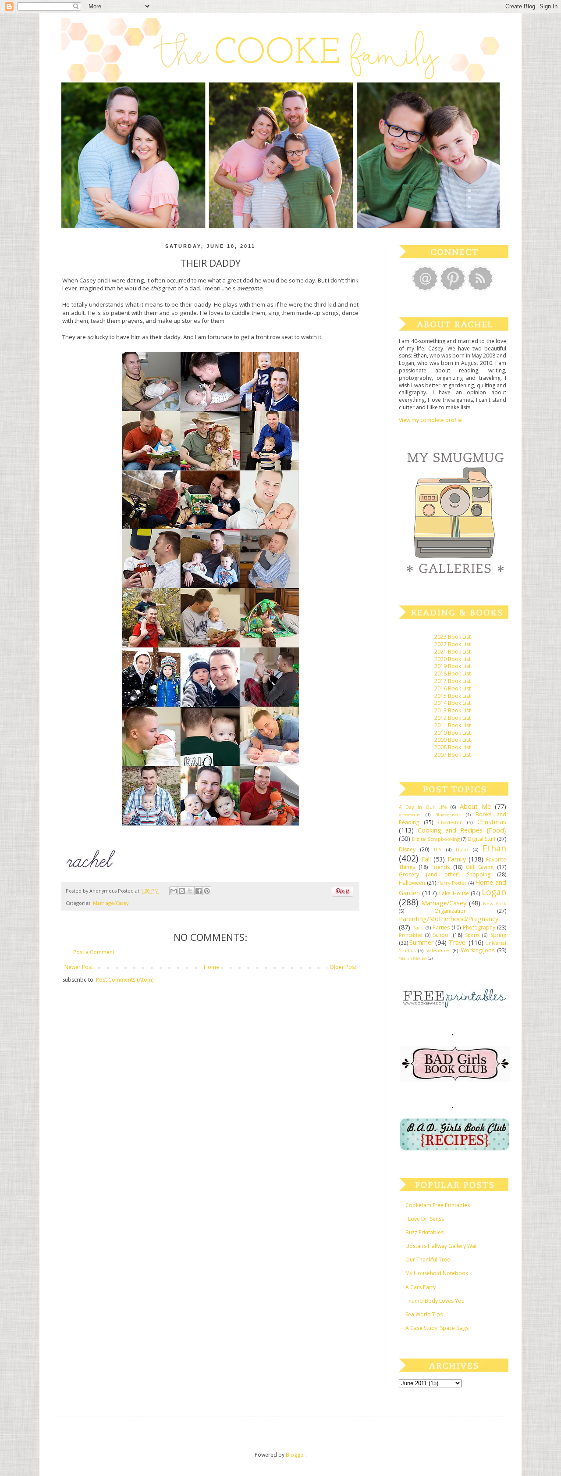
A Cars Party (420, 1287)
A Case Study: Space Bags (437, 1328)
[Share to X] (190, 890)
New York (494, 903)
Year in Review (413, 958)
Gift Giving (480, 867)
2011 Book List (452, 725)
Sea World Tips (424, 1314)
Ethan (494, 848)
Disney (407, 849)
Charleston (450, 822)
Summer (421, 942)
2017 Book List (452, 681)
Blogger (295, 1454)
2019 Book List (452, 666)
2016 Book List (452, 688)
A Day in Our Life (423, 807)
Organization (450, 911)
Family (456, 859)
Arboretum (410, 815)
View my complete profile (430, 420)
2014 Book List (452, 703)
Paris (417, 927)
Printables (410, 935)
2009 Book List (452, 739)
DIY (438, 849)
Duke (462, 849)
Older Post (343, 967)
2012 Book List (452, 718)
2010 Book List (452, 732)
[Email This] (173, 890)
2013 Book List (452, 710)
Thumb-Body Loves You (435, 1300)
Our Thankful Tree (427, 1259)
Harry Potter (452, 882)
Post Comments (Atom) (124, 979)
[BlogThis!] (182, 890)
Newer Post (78, 967)
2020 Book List (452, 659)
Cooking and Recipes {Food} (462, 830)
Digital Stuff (482, 839)
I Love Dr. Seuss (424, 1218)
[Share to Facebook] (198, 890)
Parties (441, 927)
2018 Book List (452, 673)
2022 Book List (452, 644)
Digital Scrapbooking (436, 839)
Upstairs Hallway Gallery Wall (441, 1246)
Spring (498, 935)
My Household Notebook (436, 1273)
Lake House (454, 893)
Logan (494, 892)
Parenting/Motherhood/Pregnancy (448, 919)
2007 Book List (452, 754)
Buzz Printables (424, 1232)
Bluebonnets (448, 815)
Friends (440, 867)
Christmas (491, 822)
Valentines (438, 950)
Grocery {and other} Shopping (444, 874)
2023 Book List (452, 636)
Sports (472, 935)
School (441, 935)
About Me (475, 806)
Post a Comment (93, 952)
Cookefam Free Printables (437, 1205)
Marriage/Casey (110, 903)
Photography (479, 927)
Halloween (412, 882)
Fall (426, 859)
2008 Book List (452, 747)
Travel (458, 942)
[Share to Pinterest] (206, 890)
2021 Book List (452, 651)
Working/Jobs (477, 950)
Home (211, 967)
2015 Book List (452, 696)
